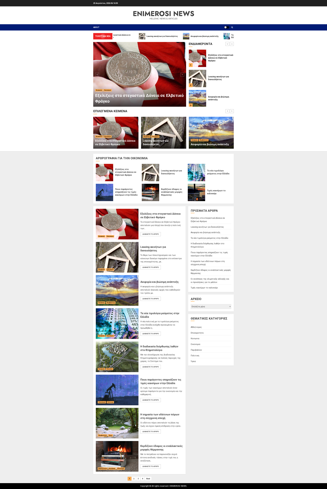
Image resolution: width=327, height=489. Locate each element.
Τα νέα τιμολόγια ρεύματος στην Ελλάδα (209, 238)
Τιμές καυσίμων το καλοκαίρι (204, 287)
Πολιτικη (109, 369)
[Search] (232, 27)
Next (148, 479)
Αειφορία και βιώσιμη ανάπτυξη (210, 144)
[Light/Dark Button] (226, 27)
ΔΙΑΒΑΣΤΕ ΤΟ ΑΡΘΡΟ (150, 234)
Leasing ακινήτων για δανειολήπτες (129, 101)
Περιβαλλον (204, 140)
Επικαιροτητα (102, 468)
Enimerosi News (163, 14)
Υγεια (110, 435)
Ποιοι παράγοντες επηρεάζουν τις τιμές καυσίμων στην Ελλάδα (126, 192)
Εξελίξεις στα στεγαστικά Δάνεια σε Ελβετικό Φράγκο (125, 172)
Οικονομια (107, 96)
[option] (139, 74)
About (96, 27)
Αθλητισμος (196, 327)
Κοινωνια (99, 96)
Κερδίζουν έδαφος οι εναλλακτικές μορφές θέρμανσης (171, 192)
